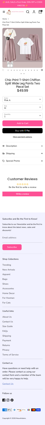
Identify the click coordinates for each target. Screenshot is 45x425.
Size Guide (7, 326)
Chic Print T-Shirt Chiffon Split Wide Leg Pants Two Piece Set (21, 23)
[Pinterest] (12, 400)
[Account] (34, 11)
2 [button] (11, 70)
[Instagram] (7, 400)
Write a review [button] (22, 194)
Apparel (6, 274)
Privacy (5, 349)
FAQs (5, 331)
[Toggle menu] (2, 11)
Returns (6, 345)
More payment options (22, 137)
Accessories (8, 288)
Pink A (7, 100)
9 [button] (31, 70)
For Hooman (8, 297)
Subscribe (12, 247)
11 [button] (37, 70)
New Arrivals (8, 269)
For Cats (6, 302)
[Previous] (3, 70)
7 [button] (25, 70)
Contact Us (7, 321)
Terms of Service (10, 354)
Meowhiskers (21, 418)
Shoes (5, 283)
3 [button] (14, 70)
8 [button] (28, 70)
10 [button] (34, 70)
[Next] (41, 70)
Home (4, 19)
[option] (22, 48)
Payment (6, 340)
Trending (6, 264)
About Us (7, 316)
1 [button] (8, 70)
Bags (4, 279)
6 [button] (22, 70)
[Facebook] (3, 400)
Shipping (6, 335)
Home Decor (8, 293)
